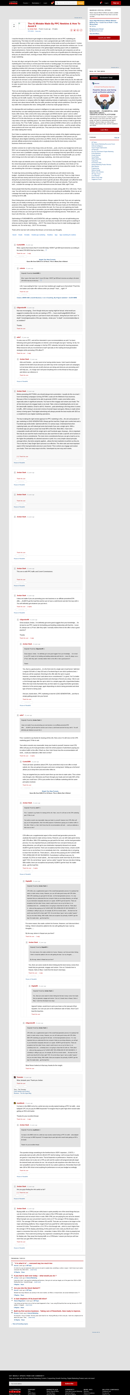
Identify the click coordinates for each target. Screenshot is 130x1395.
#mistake (27, 235)
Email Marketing (96, 153)
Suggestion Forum (97, 179)
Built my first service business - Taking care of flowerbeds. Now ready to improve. (47, 1311)
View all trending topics (19, 1324)
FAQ (29, 1391)
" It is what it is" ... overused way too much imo (33, 1263)
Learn (46, 3)
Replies (17, 1272)
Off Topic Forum (96, 174)
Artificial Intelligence (97, 146)
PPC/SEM (31, 31)
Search (80, 3)
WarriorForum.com (97, 31)
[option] (104, 103)
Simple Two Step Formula (47, 259)
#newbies (50, 235)
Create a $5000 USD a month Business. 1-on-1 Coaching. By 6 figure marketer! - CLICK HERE (47, 297)
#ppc (56, 235)
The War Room (51, 1393)
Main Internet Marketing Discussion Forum (103, 144)
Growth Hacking (96, 155)
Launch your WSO (104, 38)
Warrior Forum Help (97, 177)
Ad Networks (95, 149)
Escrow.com (105, 1393)
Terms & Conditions (89, 1393)
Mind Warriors (95, 166)
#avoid (14, 235)
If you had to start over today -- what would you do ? (35, 1276)
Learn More (104, 130)
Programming (95, 168)
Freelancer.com (106, 1391)
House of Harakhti (22, 381)
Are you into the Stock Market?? (27, 1288)
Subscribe (38, 31)
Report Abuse (31, 1393)
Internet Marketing (31, 1278)
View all (116, 137)
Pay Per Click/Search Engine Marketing (102, 151)
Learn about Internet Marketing (73, 1391)
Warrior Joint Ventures (98, 172)
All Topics (94, 142)
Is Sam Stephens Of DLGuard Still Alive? (30, 1299)
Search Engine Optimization (99, 147)
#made (20, 235)
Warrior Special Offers (53, 1391)
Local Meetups (96, 175)
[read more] (33, 1269)
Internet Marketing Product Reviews (101, 164)
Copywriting (95, 161)
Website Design (96, 170)
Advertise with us (70, 1393)
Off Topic (29, 1265)
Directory (86, 1391)
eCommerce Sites (96, 162)
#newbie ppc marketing (38, 235)
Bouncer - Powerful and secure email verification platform (104, 112)
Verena (93, 26)
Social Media (95, 157)
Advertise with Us (78, 17)
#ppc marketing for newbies (68, 235)
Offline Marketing (96, 159)
